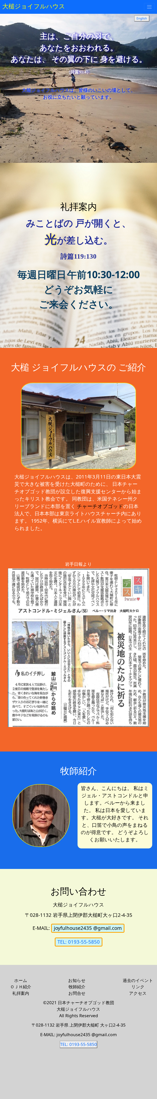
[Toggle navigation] (149, 7)
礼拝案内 (20, 993)
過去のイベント (138, 980)
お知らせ (77, 980)
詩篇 (67, 256)
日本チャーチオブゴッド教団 (86, 1003)
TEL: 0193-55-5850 (78, 941)
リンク (138, 987)
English (142, 18)
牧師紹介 (77, 987)
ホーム (20, 980)
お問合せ (77, 993)
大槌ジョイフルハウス (33, 6)
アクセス (138, 993)
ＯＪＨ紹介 (20, 987)
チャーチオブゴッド (100, 506)
